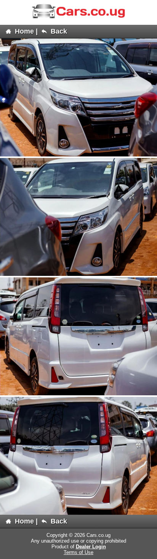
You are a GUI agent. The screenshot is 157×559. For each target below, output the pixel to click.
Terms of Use (78, 552)
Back (58, 31)
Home (23, 31)
